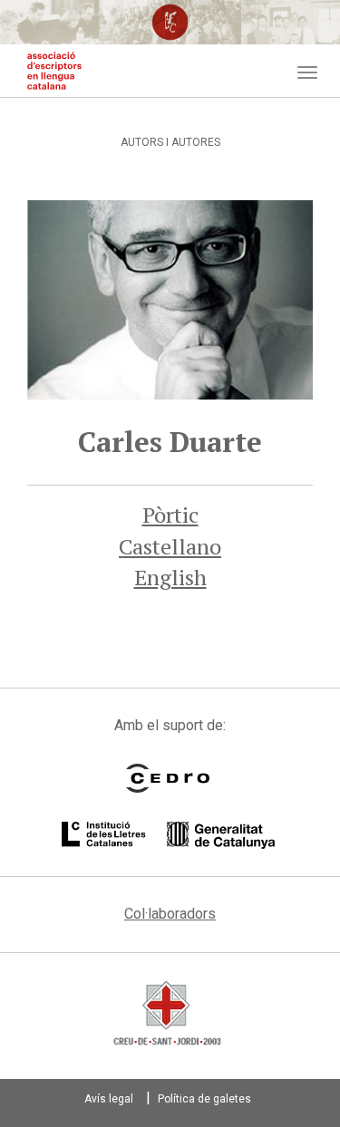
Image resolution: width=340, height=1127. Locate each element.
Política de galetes (204, 1099)
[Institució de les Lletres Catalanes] (168, 835)
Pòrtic (170, 514)
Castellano (170, 546)
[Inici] (54, 71)
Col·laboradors (170, 913)
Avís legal (108, 1099)
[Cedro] (167, 778)
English (170, 577)
